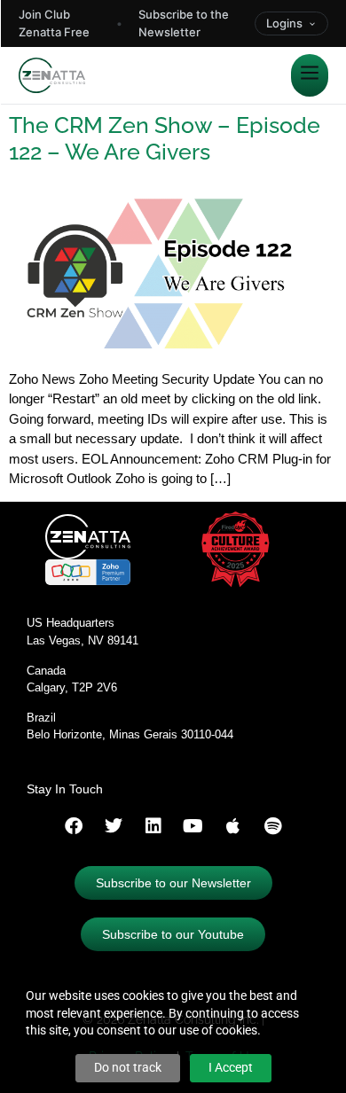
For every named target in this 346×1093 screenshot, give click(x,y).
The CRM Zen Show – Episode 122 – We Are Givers (164, 138)
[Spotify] (273, 826)
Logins (284, 23)
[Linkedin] (153, 826)
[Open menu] (309, 75)
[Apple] (233, 826)
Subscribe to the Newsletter (183, 23)
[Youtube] (193, 826)
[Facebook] (73, 826)
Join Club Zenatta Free (54, 23)
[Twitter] (113, 826)
